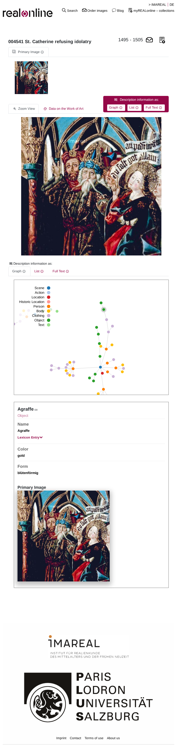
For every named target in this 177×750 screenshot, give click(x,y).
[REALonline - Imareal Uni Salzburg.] (29, 10)
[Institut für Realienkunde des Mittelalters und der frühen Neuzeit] (88, 646)
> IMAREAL (157, 4)
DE (172, 4)
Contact (75, 738)
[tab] (28, 52)
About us (113, 738)
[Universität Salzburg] (88, 697)
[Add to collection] (162, 40)
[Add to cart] (149, 40)
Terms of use (94, 738)
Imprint (61, 738)
